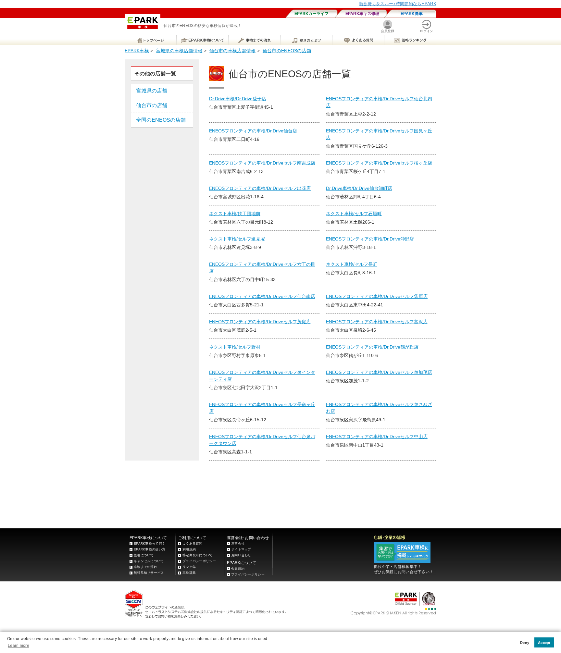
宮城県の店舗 (151, 90)
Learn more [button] (18, 645)
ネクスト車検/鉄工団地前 (234, 213)
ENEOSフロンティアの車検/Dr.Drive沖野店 (370, 238)
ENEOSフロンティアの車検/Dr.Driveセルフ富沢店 (377, 321)
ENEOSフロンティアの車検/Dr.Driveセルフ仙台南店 (262, 296)
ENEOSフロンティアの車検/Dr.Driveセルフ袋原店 (377, 296)
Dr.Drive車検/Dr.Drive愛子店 (237, 98)
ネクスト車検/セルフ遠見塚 (237, 238)
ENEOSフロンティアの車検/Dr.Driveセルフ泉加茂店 (379, 372)
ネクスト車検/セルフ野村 (234, 347)
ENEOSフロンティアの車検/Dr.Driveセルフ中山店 (377, 436)
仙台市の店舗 (151, 105)
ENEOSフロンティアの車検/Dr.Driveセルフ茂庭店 (260, 321)
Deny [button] (524, 643)
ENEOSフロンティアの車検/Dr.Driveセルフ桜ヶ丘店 (379, 163)
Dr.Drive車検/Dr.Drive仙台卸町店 (359, 188)
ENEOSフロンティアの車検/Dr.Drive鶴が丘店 (372, 347)
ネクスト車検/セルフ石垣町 (354, 213)
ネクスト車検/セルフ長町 (351, 264)
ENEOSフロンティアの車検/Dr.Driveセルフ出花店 (260, 188)
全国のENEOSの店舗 (161, 120)
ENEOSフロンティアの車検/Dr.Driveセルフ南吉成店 (262, 163)
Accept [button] (544, 643)
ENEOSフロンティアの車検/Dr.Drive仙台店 (253, 130)
